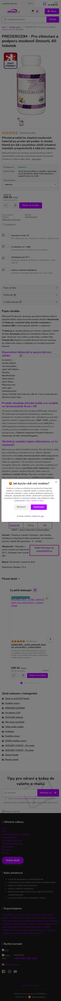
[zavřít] (56, 482)
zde (42, 516)
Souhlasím (39, 507)
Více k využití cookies (35, 500)
